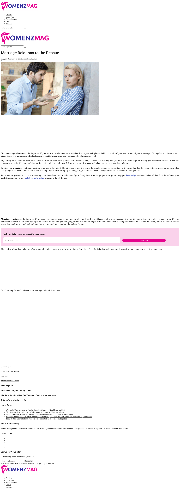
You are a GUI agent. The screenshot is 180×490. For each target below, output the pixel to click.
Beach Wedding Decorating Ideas (16, 390)
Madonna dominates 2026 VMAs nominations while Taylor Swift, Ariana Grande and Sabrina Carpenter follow (49, 417)
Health (8, 21)
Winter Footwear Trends (10, 381)
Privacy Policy (11, 443)
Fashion (9, 23)
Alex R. (6, 59)
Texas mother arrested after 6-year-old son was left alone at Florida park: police (36, 419)
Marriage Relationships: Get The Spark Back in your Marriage (28, 395)
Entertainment (11, 19)
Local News (10, 17)
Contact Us (10, 440)
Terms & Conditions (14, 445)
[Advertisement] (74, 133)
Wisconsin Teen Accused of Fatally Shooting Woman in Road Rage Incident (35, 410)
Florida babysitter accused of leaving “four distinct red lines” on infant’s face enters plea (39, 414)
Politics (9, 15)
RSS (7, 447)
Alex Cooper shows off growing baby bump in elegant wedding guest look (35, 412)
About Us (9, 438)
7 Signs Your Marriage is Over (14, 400)
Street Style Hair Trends (10, 371)
